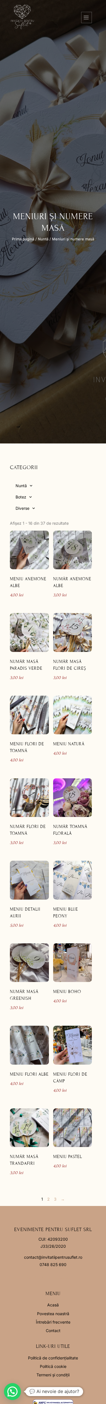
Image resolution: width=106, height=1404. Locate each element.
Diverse (22, 508)
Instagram (62, 1277)
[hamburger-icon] (86, 17)
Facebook (35, 1277)
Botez (21, 497)
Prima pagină (23, 239)
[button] (12, 1391)
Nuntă (43, 239)
